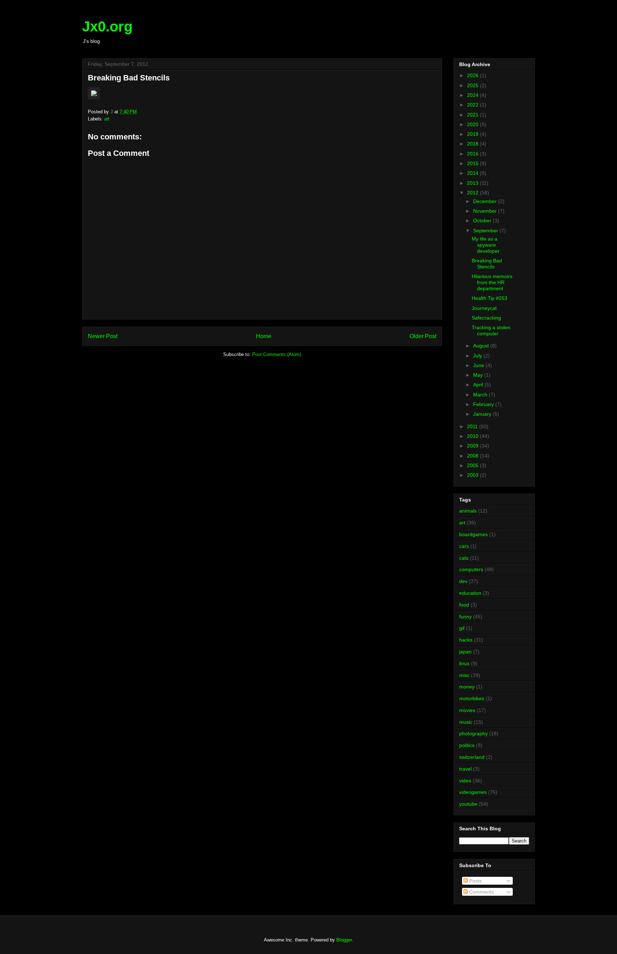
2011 (473, 426)
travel (465, 769)
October (483, 220)
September (486, 230)
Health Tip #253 (489, 298)
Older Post (423, 336)
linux (464, 663)
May (478, 375)
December (485, 201)
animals (468, 511)
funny (465, 616)
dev (463, 581)
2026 (473, 75)
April (479, 384)
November (485, 211)
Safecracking (486, 318)
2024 (473, 95)
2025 (473, 85)
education (470, 593)
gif (462, 628)
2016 (473, 154)
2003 (473, 475)
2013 (473, 183)
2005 (473, 465)
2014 (473, 173)
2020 (473, 124)
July (478, 356)
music (465, 722)
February (484, 404)
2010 (473, 436)
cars (464, 546)
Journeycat (484, 308)
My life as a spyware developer (486, 245)
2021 (473, 115)
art (107, 119)
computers (471, 569)
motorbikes (471, 698)
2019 (473, 134)
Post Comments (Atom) (276, 354)
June (479, 365)
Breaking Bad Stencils (487, 264)
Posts (475, 881)
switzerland (472, 757)
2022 (473, 105)
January (483, 414)
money (467, 686)
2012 (473, 193)
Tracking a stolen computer (491, 330)
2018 (473, 144)
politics (467, 745)
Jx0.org (107, 26)
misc (464, 675)
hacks (465, 640)
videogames (473, 792)
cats (463, 558)
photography (473, 733)
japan (465, 651)
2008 (473, 456)
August (481, 346)
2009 (473, 446)
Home (263, 336)
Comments (481, 892)
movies (467, 710)
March (481, 394)
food (464, 605)
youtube (468, 804)
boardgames (473, 534)
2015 (473, 163)
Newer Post (102, 336)
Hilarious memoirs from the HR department (492, 282)
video (465, 781)
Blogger (344, 940)
